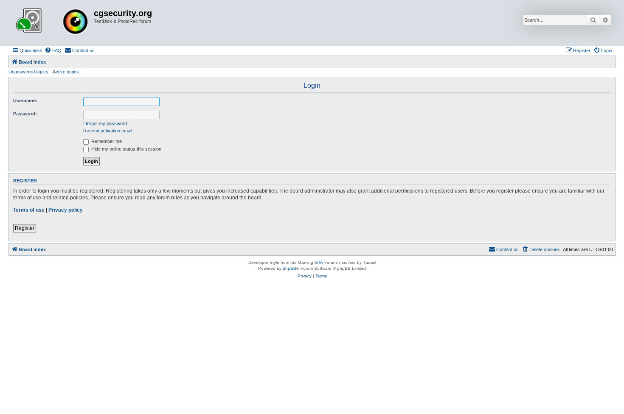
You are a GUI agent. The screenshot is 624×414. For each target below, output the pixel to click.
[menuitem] (53, 50)
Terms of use (29, 210)
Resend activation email (107, 130)
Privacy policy (65, 210)
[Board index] (52, 22)
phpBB (289, 268)
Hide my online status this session (125, 148)
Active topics (66, 71)
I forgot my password (105, 123)
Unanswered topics (28, 71)
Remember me (106, 141)
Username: (25, 100)
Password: (25, 113)
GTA (319, 262)
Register (24, 228)
